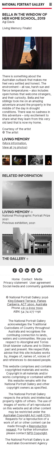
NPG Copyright (37, 433)
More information (14, 143)
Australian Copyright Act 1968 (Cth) (26, 415)
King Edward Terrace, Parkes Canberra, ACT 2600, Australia (27, 302)
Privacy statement (15, 282)
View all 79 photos (14, 147)
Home (16, 279)
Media (38, 279)
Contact (27, 279)
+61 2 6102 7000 (32, 308)
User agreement (40, 282)
